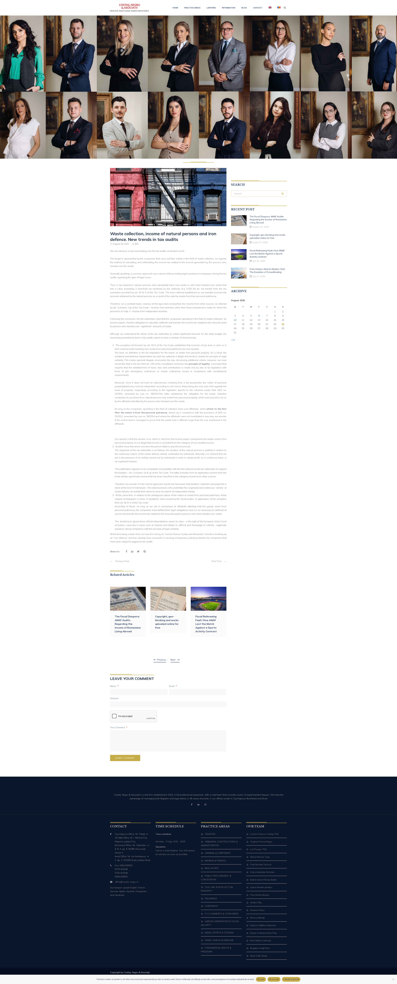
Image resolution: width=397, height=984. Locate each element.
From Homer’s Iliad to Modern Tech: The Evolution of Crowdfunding (267, 271)
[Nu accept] (393, 979)
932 (136, 243)
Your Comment (118, 727)
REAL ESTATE (212, 868)
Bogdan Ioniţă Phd (259, 948)
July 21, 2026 (258, 276)
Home (175, 8)
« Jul (233, 339)
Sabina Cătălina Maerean (263, 925)
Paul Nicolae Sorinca (260, 864)
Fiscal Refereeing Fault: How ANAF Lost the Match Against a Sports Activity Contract (206, 624)
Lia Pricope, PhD (258, 849)
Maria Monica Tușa (260, 856)
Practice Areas (192, 8)
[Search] (283, 193)
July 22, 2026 (258, 261)
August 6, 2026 (260, 242)
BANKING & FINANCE (215, 860)
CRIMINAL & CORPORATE (218, 853)
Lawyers (211, 8)
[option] (128, 612)
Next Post (219, 561)
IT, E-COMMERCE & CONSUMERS (222, 913)
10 (235, 320)
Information (228, 8)
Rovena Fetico (257, 910)
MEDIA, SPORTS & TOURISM (219, 932)
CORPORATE (211, 906)
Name (114, 686)
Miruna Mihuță (257, 917)
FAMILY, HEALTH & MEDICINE (219, 940)
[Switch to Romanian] (277, 8)
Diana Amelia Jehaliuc (261, 887)
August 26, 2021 (121, 243)
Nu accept (274, 979)
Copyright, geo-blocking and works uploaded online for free (167, 622)
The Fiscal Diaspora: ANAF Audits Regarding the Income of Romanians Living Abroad (128, 624)
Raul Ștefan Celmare (260, 940)
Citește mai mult (291, 979)
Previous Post (119, 561)
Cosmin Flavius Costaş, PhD (264, 834)
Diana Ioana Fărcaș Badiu (263, 879)
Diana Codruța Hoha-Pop (263, 933)
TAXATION (210, 834)
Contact (257, 8)
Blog (244, 8)
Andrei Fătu (256, 902)
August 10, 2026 (260, 226)
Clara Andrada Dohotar (262, 872)
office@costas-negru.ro (127, 881)
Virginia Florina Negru (261, 841)
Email (173, 686)
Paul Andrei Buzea (259, 895)
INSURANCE (211, 898)
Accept (261, 979)
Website (114, 698)
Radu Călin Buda (258, 955)
